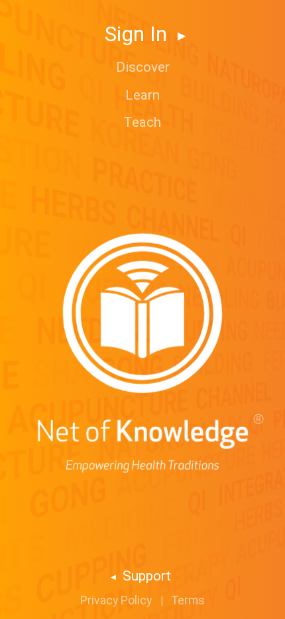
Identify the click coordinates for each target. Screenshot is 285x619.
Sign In (138, 33)
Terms (188, 600)
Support (145, 576)
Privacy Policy (116, 600)
